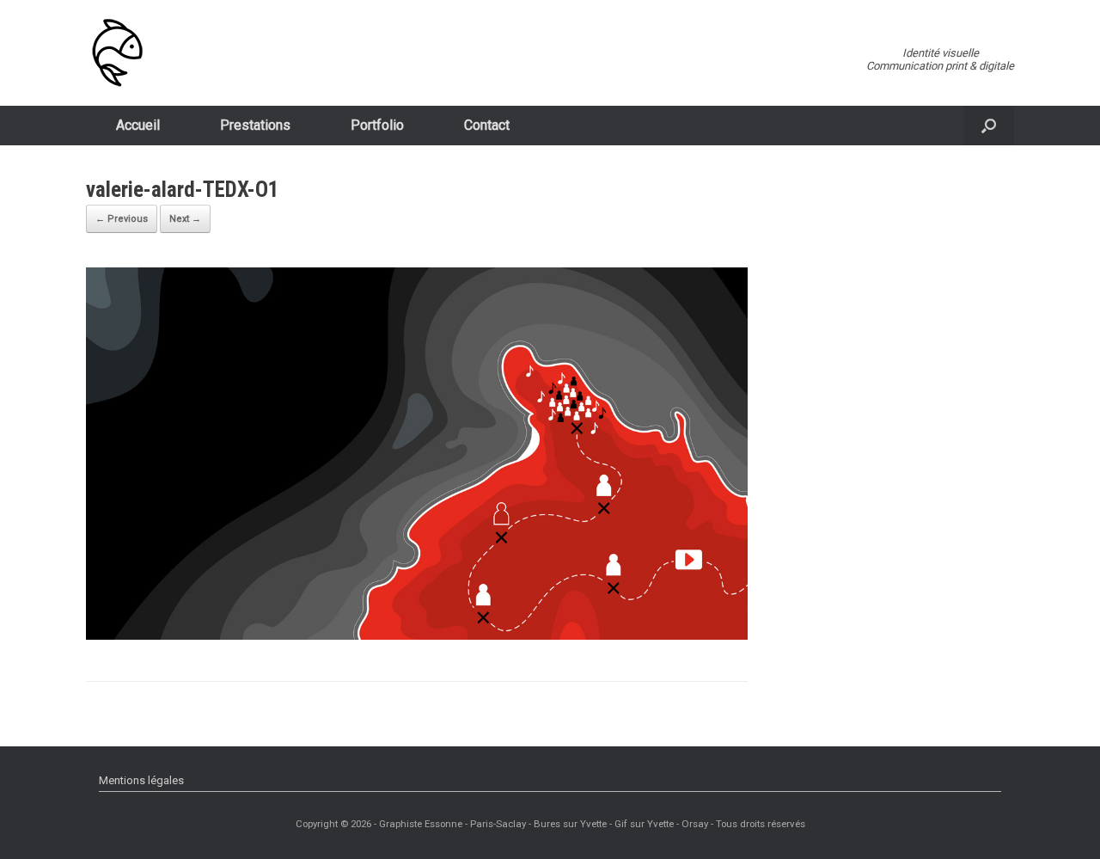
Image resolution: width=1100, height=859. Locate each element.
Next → (185, 218)
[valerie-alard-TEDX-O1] (417, 635)
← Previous (121, 218)
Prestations (255, 125)
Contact (487, 125)
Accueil (138, 125)
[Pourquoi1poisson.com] (117, 53)
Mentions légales (141, 780)
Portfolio (377, 125)
